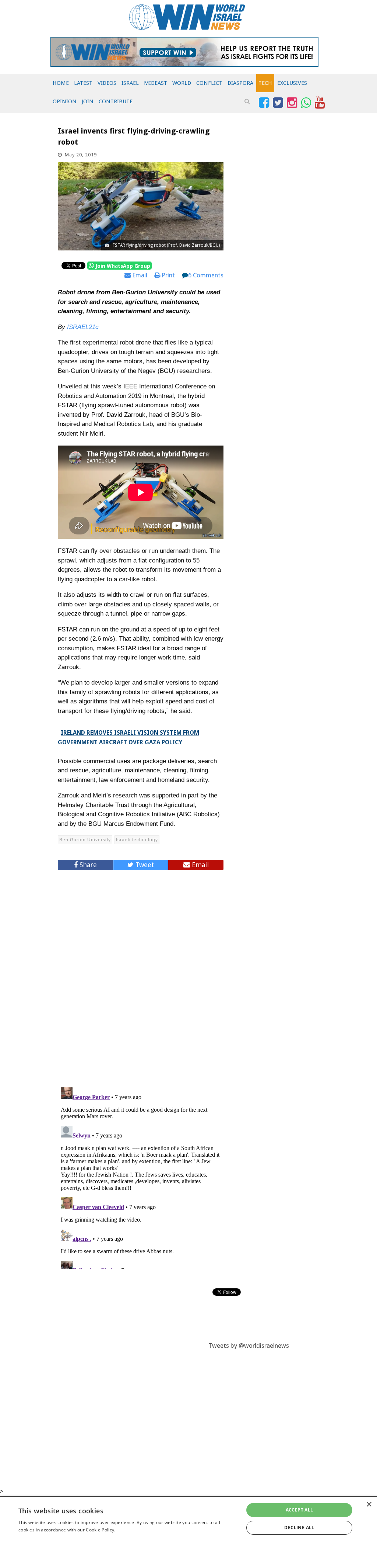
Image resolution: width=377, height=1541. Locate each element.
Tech (265, 83)
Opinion (65, 101)
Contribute (116, 101)
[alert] (188, 1519)
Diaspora (240, 83)
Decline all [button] (299, 1527)
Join (88, 101)
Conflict (209, 83)
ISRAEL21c (83, 326)
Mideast (155, 83)
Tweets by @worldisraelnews (249, 1345)
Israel (130, 83)
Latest (83, 83)
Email (139, 275)
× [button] (368, 1504)
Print (167, 275)
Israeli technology (137, 839)
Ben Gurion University (85, 839)
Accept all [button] (299, 1510)
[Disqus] (140, 975)
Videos (107, 83)
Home (61, 83)
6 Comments (205, 275)
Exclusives (292, 83)
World (181, 83)
